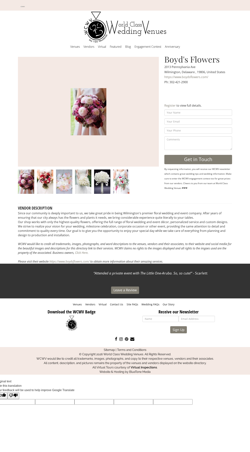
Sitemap (109, 350)
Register (170, 105)
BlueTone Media (140, 372)
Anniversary (172, 47)
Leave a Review (125, 290)
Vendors (88, 47)
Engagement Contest (148, 47)
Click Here (81, 253)
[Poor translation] (13, 395)
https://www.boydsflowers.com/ (186, 77)
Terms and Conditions (131, 350)
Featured (116, 47)
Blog (128, 47)
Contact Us (116, 304)
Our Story (168, 304)
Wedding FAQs (150, 304)
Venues (75, 47)
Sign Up (178, 329)
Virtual (102, 47)
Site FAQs (132, 304)
